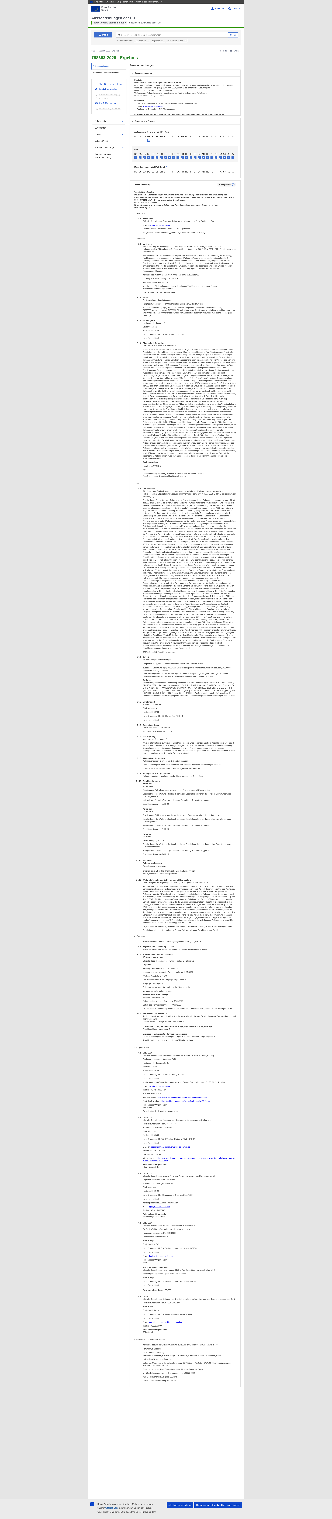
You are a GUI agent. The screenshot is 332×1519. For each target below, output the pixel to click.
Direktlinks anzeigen (108, 89)
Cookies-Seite (111, 1508)
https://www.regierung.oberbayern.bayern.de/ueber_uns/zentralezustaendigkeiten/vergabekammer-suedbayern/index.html (189, 1159)
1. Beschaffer (101, 121)
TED (93, 51)
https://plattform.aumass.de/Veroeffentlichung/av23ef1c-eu (185, 1101)
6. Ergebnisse (101, 141)
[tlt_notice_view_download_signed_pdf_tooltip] (148, 140)
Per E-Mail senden (107, 103)
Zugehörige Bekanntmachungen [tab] (106, 72)
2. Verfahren (100, 128)
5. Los (98, 134)
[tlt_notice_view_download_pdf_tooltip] (135, 157)
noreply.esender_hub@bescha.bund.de (165, 1322)
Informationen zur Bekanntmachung (103, 156)
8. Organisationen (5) (104, 147)
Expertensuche (158, 41)
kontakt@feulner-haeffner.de (161, 1256)
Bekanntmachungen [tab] (101, 66)
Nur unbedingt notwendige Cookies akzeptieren (218, 1505)
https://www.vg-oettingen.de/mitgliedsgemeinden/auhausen (182, 1097)
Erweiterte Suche (142, 41)
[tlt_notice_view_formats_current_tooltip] (233, 184)
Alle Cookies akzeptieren (180, 1505)
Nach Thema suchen (175, 41)
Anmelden (219, 9)
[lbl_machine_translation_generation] (167, 167)
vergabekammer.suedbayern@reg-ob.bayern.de (169, 1147)
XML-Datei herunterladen (111, 84)
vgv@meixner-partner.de (153, 106)
